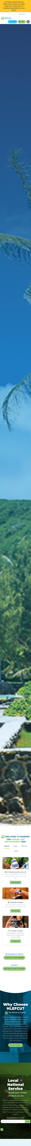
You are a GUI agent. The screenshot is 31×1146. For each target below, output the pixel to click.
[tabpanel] (15, 425)
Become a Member (15, 1045)
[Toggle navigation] (28, 21)
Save (15, 846)
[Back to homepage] (6, 18)
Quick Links (22, 14)
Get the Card (15, 941)
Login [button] (22, 21)
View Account (15, 882)
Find (27, 1121)
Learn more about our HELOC (11, 103)
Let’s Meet (12, 21)
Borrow (24, 846)
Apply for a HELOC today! (12, 96)
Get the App (15, 911)
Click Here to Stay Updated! (14, 957)
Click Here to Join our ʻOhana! (14, 968)
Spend (6, 846)
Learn (16, 851)
